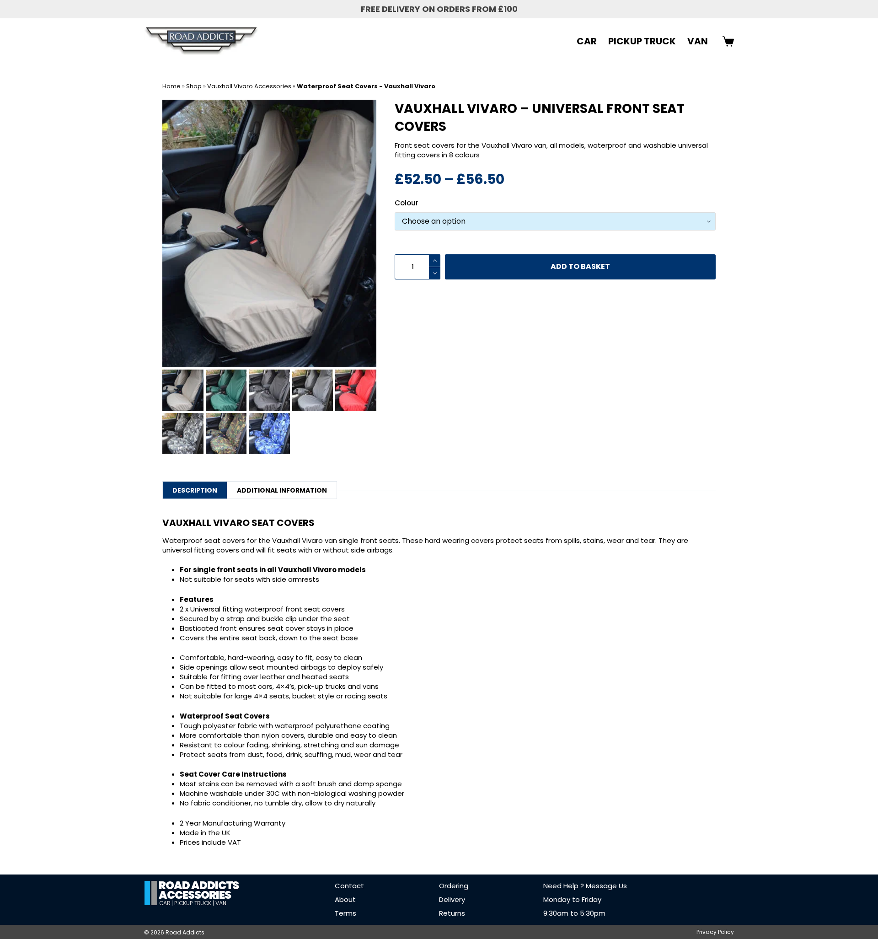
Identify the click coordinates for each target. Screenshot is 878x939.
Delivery (452, 899)
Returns (452, 913)
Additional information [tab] (282, 490)
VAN (697, 41)
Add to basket (580, 266)
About (345, 899)
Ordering (453, 886)
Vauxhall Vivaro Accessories (249, 86)
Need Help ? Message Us (585, 886)
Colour (406, 203)
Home (171, 86)
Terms (345, 913)
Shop (194, 86)
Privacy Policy (715, 932)
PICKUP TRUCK (642, 41)
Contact (349, 886)
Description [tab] (194, 490)
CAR (587, 41)
